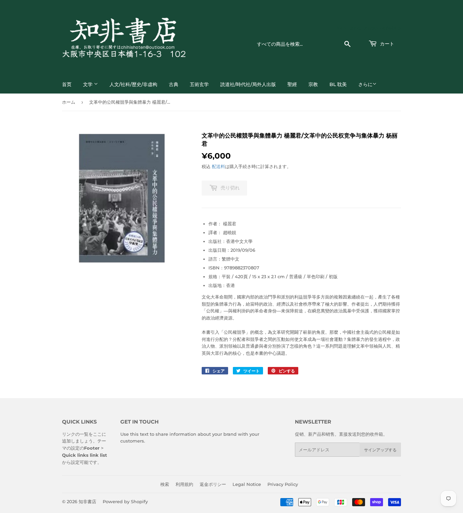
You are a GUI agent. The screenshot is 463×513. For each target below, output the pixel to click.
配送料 (218, 166)
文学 (88, 84)
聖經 (292, 84)
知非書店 (87, 501)
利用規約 (184, 484)
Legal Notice (247, 484)
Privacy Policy (282, 484)
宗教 (313, 84)
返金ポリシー (213, 484)
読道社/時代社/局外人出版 (248, 84)
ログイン (339, 28)
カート (386, 44)
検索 (164, 484)
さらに (365, 84)
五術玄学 (199, 84)
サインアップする (380, 449)
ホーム (68, 102)
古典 (173, 84)
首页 (67, 84)
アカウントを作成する (382, 28)
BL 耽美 (338, 84)
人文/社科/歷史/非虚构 (133, 84)
